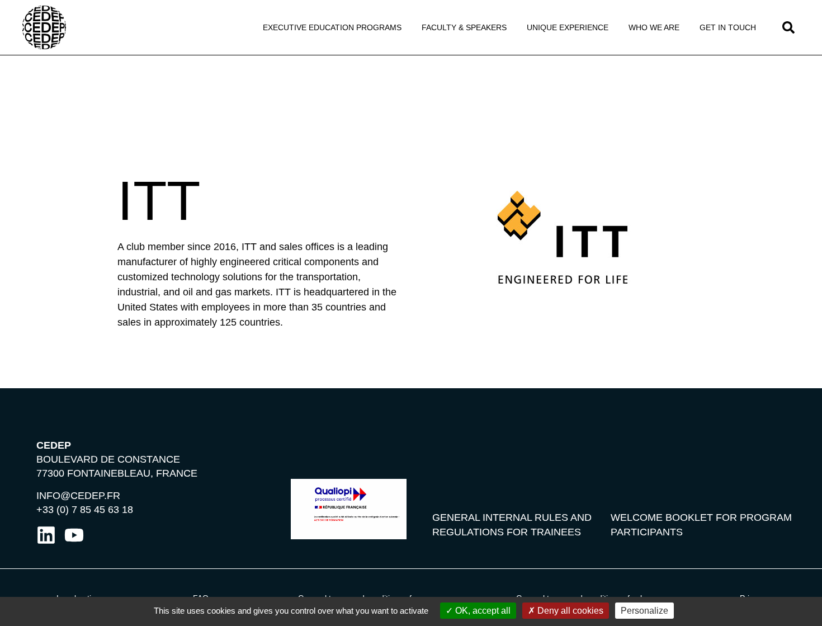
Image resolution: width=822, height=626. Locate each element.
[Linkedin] (46, 535)
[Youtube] (74, 535)
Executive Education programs (332, 27)
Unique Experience (567, 27)
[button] (788, 27)
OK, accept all (482, 610)
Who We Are (654, 27)
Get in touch (728, 27)
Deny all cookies (569, 610)
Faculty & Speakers (464, 27)
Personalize (644, 610)
